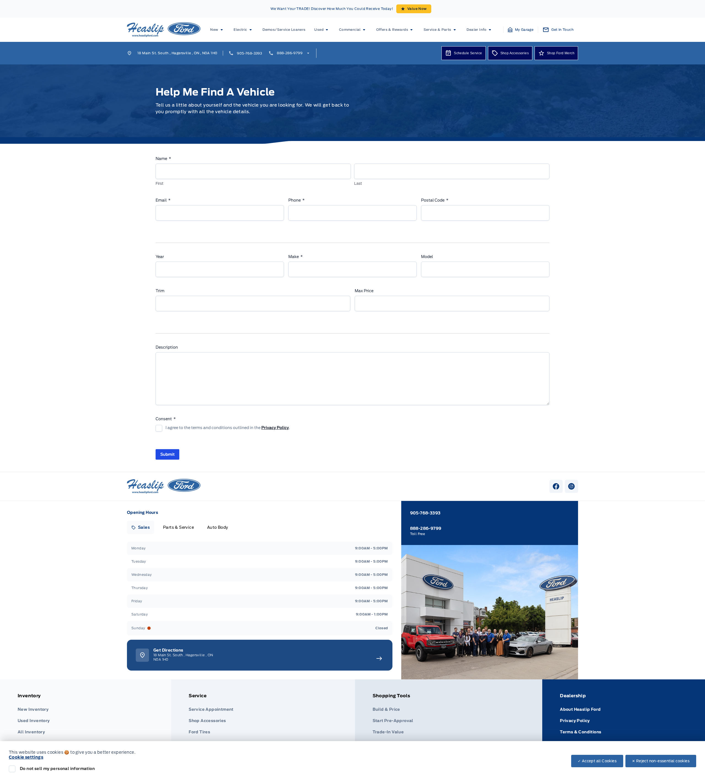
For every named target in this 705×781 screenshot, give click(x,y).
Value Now (417, 9)
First (159, 183)
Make (295, 256)
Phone (296, 200)
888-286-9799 (289, 53)
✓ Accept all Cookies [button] (597, 761)
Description (167, 347)
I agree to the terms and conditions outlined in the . (228, 427)
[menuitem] (217, 29)
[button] (521, 29)
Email (163, 200)
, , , (177, 53)
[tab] (140, 527)
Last (358, 183)
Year (160, 256)
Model (427, 256)
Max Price (364, 291)
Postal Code (434, 200)
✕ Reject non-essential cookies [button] (661, 761)
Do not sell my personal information (57, 768)
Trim (160, 291)
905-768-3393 (249, 53)
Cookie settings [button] (26, 757)
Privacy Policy (275, 427)
